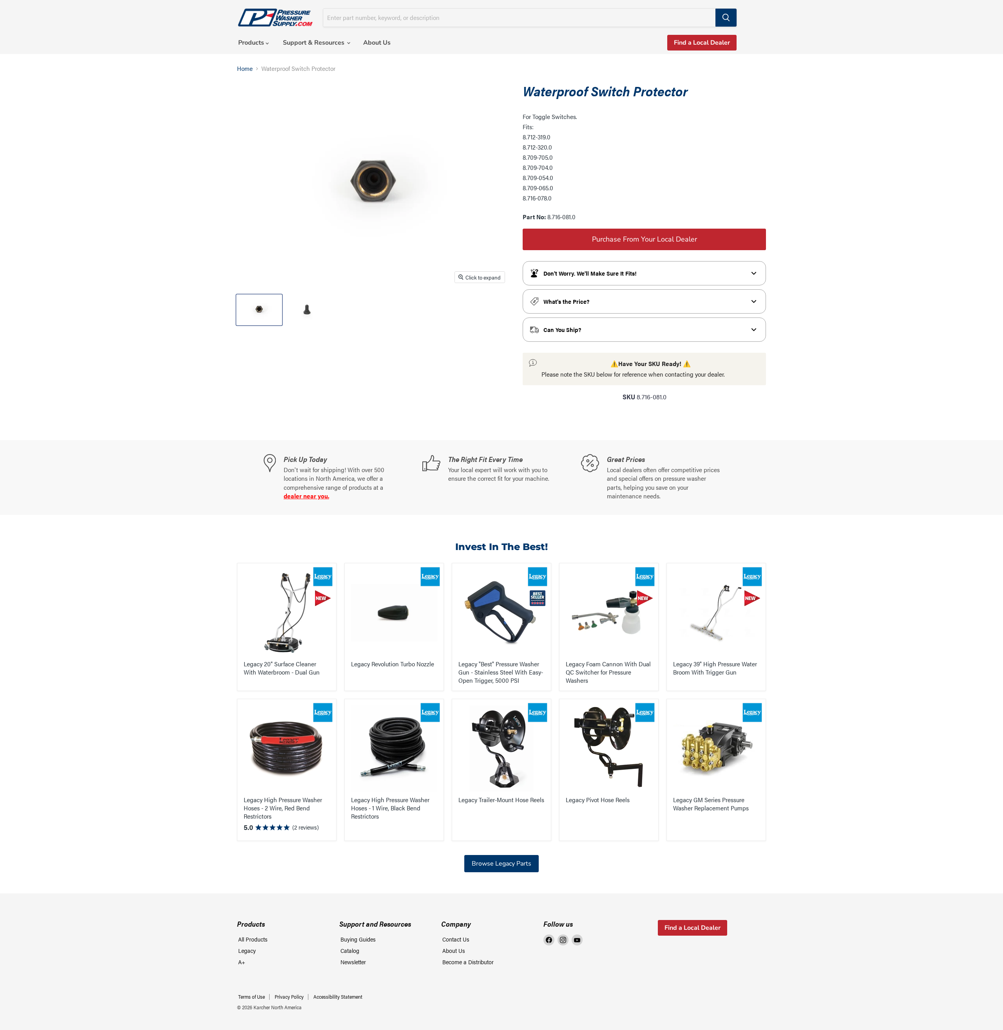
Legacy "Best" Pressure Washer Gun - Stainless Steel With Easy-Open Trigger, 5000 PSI (500, 672)
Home (245, 68)
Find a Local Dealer (702, 42)
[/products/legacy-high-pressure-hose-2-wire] (287, 748)
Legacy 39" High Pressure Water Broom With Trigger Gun (715, 667)
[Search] (726, 18)
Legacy (247, 950)
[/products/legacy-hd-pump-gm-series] (716, 748)
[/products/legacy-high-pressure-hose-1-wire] (394, 748)
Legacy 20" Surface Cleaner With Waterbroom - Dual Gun (282, 667)
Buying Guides (358, 939)
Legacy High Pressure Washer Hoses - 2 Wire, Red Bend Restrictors (283, 808)
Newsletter (353, 962)
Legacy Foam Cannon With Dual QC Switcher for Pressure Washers (608, 672)
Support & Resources (314, 42)
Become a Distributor (468, 962)
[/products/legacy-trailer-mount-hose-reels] (501, 748)
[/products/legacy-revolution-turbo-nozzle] (394, 613)
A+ (241, 962)
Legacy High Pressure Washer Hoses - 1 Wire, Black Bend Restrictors (390, 808)
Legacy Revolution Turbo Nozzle (392, 663)
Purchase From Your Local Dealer (644, 239)
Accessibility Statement (337, 996)
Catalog (349, 950)
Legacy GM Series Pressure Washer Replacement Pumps (711, 803)
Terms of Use (251, 996)
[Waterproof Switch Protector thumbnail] (259, 309)
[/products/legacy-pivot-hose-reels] (609, 748)
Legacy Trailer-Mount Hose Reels (501, 799)
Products (252, 42)
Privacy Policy (289, 996)
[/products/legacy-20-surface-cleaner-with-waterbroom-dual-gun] (287, 613)
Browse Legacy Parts (501, 863)
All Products (253, 939)
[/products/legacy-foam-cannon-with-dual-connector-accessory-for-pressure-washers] (609, 613)
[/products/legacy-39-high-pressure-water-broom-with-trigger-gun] (716, 613)
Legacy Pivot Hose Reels (598, 799)
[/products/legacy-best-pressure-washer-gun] (501, 613)
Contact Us (455, 939)
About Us (377, 42)
